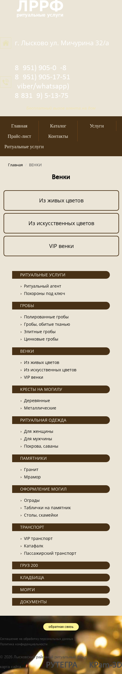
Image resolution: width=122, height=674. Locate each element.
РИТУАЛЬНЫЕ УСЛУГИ (42, 275)
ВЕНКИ (27, 351)
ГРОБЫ (27, 305)
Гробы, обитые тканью (47, 324)
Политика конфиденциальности (23, 644)
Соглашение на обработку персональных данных (36, 639)
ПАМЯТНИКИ (33, 458)
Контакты (58, 136)
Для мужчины (38, 438)
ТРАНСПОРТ (32, 527)
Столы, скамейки (41, 515)
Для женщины (38, 431)
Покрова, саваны (41, 446)
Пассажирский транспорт (50, 553)
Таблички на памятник (47, 507)
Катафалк (33, 546)
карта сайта (10, 667)
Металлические (40, 408)
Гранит (31, 469)
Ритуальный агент (42, 286)
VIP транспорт (38, 538)
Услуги (97, 125)
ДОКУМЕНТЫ (33, 601)
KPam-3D (105, 665)
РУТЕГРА (61, 665)
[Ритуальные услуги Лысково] (40, 8)
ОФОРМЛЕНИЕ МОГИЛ (43, 489)
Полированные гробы (46, 317)
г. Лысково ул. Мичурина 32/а (62, 42)
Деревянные (37, 400)
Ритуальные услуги (24, 146)
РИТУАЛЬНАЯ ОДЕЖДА (43, 420)
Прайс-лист (19, 136)
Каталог (58, 125)
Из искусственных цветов (61, 223)
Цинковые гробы (41, 339)
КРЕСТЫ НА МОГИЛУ (41, 389)
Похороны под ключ (44, 293)
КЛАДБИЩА (32, 577)
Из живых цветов (61, 200)
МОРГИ (27, 589)
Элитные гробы (40, 331)
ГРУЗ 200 (29, 565)
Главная (19, 125)
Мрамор (32, 477)
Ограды (32, 500)
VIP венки (61, 245)
